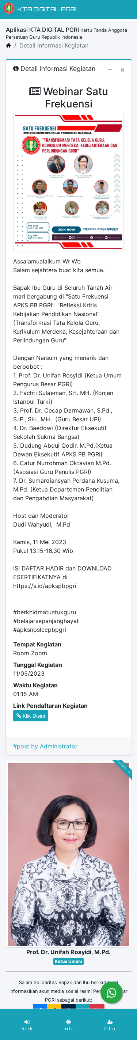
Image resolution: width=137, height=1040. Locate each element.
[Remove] (122, 69)
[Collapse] (110, 69)
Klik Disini (33, 716)
